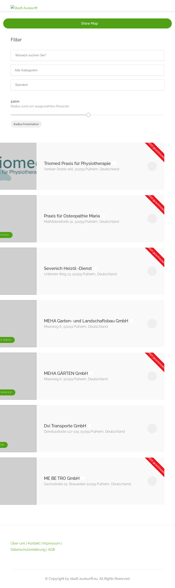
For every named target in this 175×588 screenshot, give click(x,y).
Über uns (18, 543)
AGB (51, 550)
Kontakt (34, 543)
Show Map (89, 23)
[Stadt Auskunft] (24, 8)
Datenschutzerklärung (28, 550)
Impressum (51, 543)
